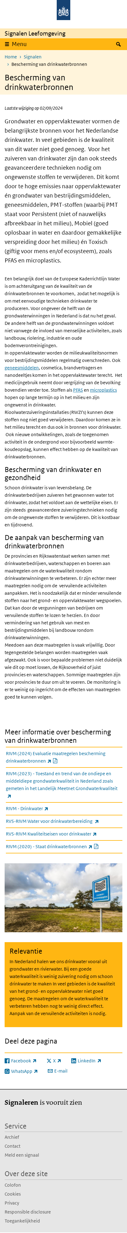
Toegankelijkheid (22, 1221)
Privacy (12, 1203)
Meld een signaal (22, 1155)
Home (11, 57)
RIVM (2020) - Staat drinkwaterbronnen (64, 846)
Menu (19, 44)
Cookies (13, 1194)
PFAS (78, 390)
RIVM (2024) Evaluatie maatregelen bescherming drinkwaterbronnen (55, 757)
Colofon (13, 1185)
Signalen (33, 57)
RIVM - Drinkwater (41, 808)
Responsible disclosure (28, 1212)
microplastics (103, 390)
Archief (12, 1137)
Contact (12, 1146)
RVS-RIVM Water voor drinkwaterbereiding (64, 821)
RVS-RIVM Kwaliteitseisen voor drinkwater (64, 834)
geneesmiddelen (22, 368)
